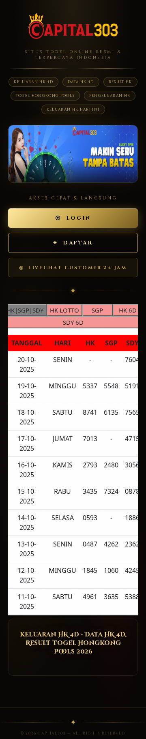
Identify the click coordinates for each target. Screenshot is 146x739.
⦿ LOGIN (73, 218)
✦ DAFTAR (73, 242)
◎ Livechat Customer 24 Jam (73, 267)
